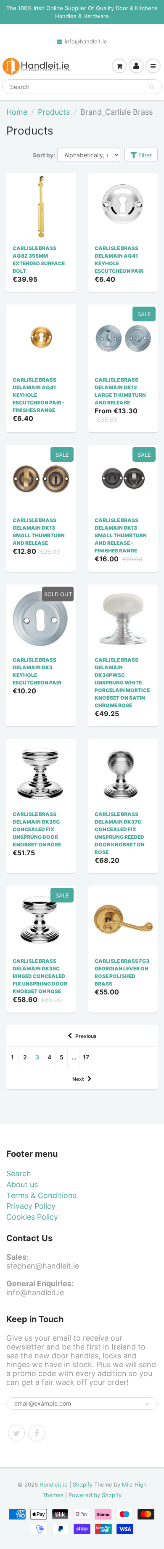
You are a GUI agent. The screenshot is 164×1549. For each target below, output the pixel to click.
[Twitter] (16, 1433)
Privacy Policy (31, 1205)
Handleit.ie (54, 1484)
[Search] (151, 87)
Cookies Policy (32, 1216)
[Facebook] (36, 1433)
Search (18, 1173)
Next (78, 1079)
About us (22, 1184)
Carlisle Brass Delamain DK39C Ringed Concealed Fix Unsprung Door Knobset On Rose (40, 976)
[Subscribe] (147, 1404)
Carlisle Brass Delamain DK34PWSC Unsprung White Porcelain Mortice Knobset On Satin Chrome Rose (122, 682)
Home (16, 112)
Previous (86, 1036)
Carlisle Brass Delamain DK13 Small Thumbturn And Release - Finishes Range (121, 535)
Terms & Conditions (41, 1195)
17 (86, 1057)
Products (54, 112)
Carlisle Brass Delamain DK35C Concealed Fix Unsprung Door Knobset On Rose (37, 829)
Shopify (83, 1484)
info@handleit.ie (86, 41)
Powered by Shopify (95, 1495)
